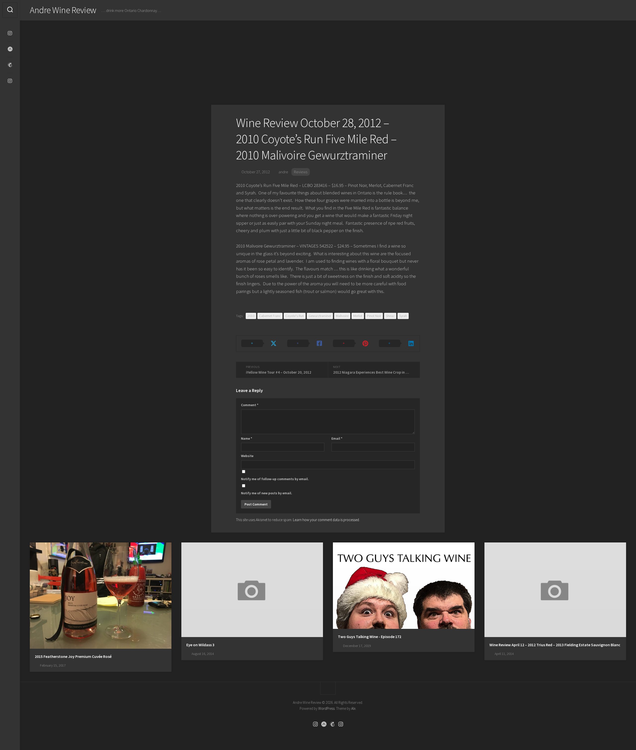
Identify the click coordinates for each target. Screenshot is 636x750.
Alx (353, 708)
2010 (250, 316)
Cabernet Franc (270, 316)
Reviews (300, 171)
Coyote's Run (294, 316)
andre (283, 171)
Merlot (357, 316)
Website (247, 456)
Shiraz (390, 316)
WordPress (326, 708)
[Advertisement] (328, 57)
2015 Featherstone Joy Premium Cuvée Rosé (73, 656)
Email (336, 438)
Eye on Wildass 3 (200, 644)
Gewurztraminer (320, 316)
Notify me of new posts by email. (266, 493)
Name (246, 438)
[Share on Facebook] (305, 344)
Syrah (403, 316)
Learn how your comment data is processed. (326, 519)
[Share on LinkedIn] (397, 344)
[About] (10, 49)
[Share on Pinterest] (351, 344)
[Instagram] (10, 33)
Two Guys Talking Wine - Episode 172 (369, 636)
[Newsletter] (10, 65)
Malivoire (342, 316)
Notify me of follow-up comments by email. (275, 479)
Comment (249, 405)
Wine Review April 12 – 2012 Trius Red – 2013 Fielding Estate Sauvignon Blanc (554, 644)
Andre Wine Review (63, 10)
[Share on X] (259, 344)
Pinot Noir (374, 316)
